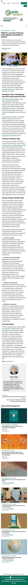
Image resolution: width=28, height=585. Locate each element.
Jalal (6, 429)
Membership (24, 3)
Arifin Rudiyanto (9, 535)
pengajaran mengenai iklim (9, 135)
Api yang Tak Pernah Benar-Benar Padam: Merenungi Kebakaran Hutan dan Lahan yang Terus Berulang (14, 441)
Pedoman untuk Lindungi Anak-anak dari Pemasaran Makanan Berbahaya (16, 400)
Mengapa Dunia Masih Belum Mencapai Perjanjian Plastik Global (14, 546)
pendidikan (5, 108)
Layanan (9, 3)
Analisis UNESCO (6, 117)
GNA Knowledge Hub (5, 30)
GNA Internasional (15, 3)
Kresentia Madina (9, 483)
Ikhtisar (13, 30)
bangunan (4, 290)
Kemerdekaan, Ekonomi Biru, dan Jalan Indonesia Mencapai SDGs (14, 520)
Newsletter (22, 574)
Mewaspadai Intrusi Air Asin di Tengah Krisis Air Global (14, 469)
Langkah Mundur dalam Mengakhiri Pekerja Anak (14, 395)
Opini (13, 450)
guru (9, 126)
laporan (8, 106)
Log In (25, 5)
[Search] (26, 26)
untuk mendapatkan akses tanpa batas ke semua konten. (14, 581)
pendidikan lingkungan (8, 89)
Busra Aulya (7, 48)
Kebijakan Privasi (15, 574)
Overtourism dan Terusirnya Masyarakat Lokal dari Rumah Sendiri (14, 495)
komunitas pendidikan (10, 328)
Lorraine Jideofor (9, 509)
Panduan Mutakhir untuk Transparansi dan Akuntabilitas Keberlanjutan (14, 415)
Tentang (4, 3)
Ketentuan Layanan (7, 574)
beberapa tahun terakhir (12, 99)
